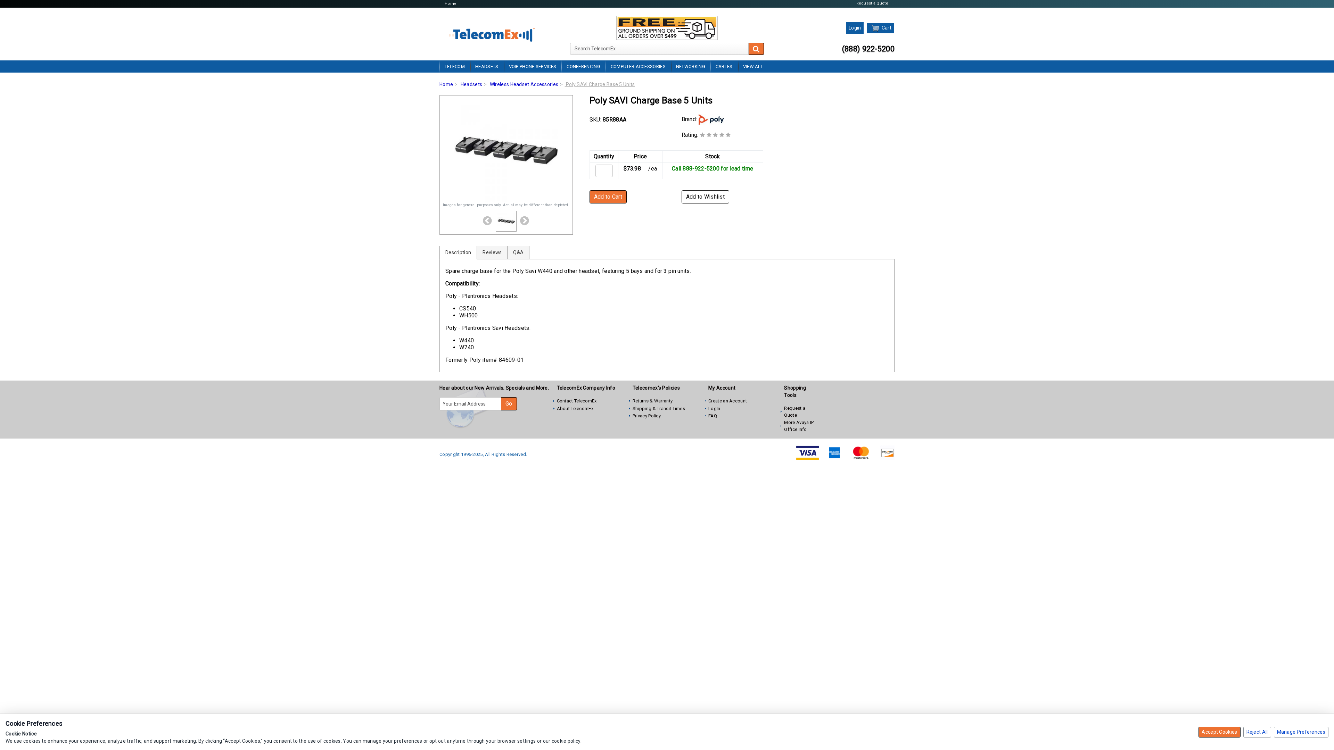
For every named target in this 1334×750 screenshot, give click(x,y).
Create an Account (727, 400)
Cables (724, 66)
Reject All (1257, 732)
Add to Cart (608, 196)
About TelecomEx (575, 408)
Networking (690, 66)
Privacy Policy (647, 415)
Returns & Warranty (653, 400)
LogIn (714, 408)
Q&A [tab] (518, 252)
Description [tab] (458, 252)
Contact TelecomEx (577, 400)
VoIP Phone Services (533, 66)
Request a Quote (872, 3)
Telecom (455, 66)
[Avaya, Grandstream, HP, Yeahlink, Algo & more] (491, 33)
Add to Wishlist (705, 196)
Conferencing (583, 66)
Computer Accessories (638, 66)
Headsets (486, 66)
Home (450, 3)
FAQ (712, 415)
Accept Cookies (1219, 732)
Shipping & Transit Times (659, 408)
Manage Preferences (1301, 732)
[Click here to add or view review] (715, 135)
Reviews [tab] (492, 252)
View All (753, 66)
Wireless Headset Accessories (524, 84)
